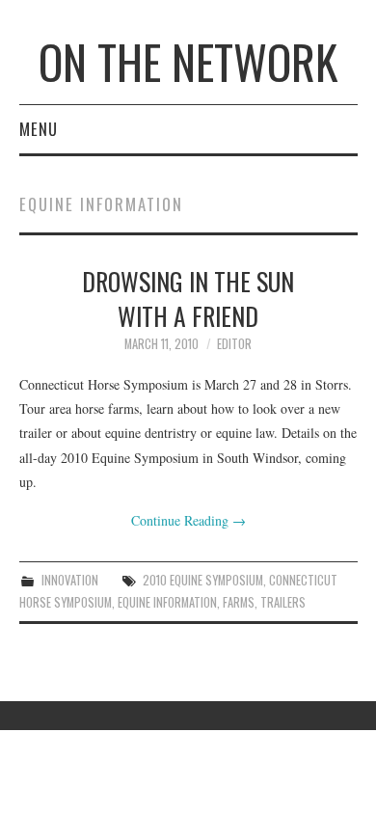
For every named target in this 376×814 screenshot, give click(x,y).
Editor (234, 344)
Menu (38, 129)
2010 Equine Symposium (203, 580)
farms (239, 602)
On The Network (188, 61)
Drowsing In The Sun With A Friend (188, 298)
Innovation (69, 580)
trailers (283, 602)
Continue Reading (188, 520)
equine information (167, 602)
